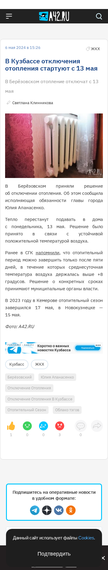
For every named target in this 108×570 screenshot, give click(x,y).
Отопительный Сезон (27, 409)
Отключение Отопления (29, 388)
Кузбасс (16, 364)
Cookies (86, 537)
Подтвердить (54, 554)
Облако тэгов (67, 409)
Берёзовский (20, 377)
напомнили (47, 252)
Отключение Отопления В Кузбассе (40, 399)
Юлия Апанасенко (57, 377)
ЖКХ (39, 364)
